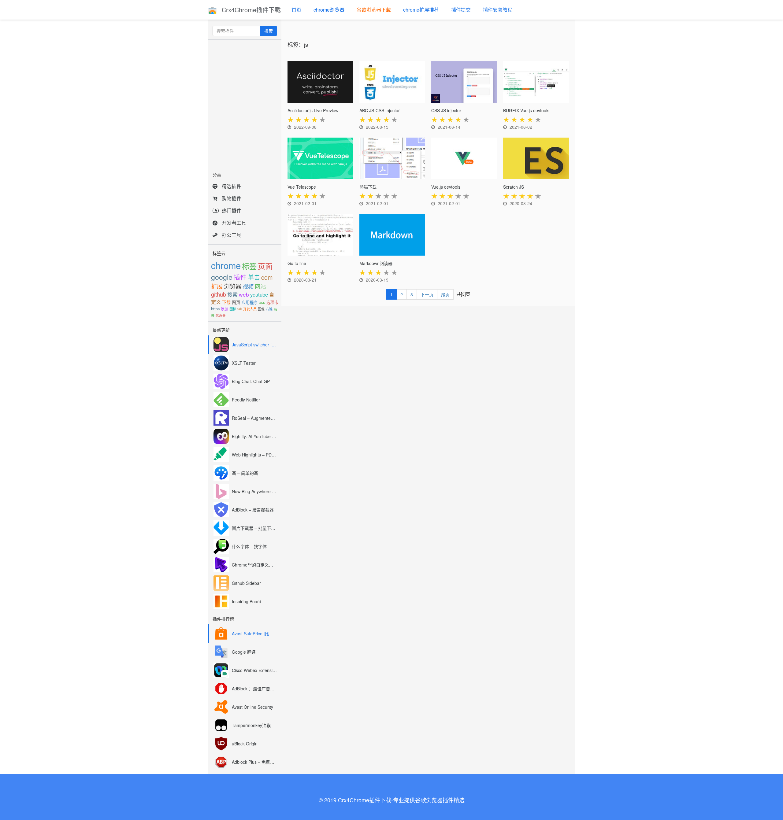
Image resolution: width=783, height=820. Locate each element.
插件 (240, 277)
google (221, 276)
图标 (232, 308)
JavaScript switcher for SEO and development (254, 345)
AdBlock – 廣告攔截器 (253, 510)
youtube (259, 294)
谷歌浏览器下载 (374, 9)
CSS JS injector (446, 110)
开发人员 (250, 308)
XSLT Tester (244, 363)
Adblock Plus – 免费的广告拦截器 (254, 762)
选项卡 (272, 302)
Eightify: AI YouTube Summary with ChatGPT (254, 436)
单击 (254, 277)
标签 (249, 265)
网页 (236, 302)
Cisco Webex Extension (254, 670)
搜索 (268, 31)
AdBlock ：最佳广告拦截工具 (254, 688)
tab (239, 308)
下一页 (427, 294)
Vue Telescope (302, 187)
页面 (265, 266)
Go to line (297, 263)
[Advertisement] (244, 104)
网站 (260, 286)
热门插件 (231, 210)
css (262, 302)
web (244, 294)
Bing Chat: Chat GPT (252, 381)
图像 (261, 308)
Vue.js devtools (445, 187)
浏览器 (232, 286)
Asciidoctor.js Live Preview (313, 110)
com (267, 277)
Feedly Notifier (246, 400)
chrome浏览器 (329, 9)
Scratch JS (513, 187)
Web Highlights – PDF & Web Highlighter (254, 455)
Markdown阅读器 (375, 263)
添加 (224, 308)
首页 (296, 9)
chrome (226, 265)
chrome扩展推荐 (421, 9)
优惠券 (221, 315)
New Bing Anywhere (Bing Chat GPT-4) (254, 491)
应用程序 (250, 302)
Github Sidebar (246, 583)
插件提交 (461, 9)
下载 (226, 302)
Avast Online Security (252, 707)
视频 (248, 286)
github (218, 294)
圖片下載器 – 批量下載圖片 (254, 528)
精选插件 (231, 186)
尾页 (445, 294)
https (215, 309)
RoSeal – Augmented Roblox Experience (254, 418)
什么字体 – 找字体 (249, 546)
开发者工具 (234, 222)
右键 (269, 308)
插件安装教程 (497, 9)
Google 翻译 (244, 652)
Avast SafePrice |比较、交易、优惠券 (254, 633)
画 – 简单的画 (245, 473)
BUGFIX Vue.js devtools (526, 110)
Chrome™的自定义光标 (254, 565)
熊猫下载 (368, 187)
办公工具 (231, 234)
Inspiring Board (246, 601)
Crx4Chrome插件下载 (250, 9)
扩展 (217, 286)
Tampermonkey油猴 (251, 725)
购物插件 (231, 198)
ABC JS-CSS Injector (379, 110)
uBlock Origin (245, 744)
